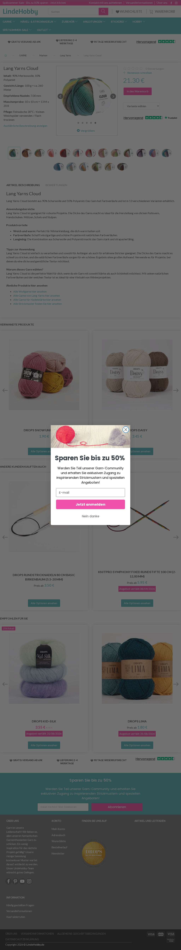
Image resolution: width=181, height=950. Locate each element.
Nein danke (90, 516)
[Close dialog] (126, 430)
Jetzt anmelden (90, 504)
